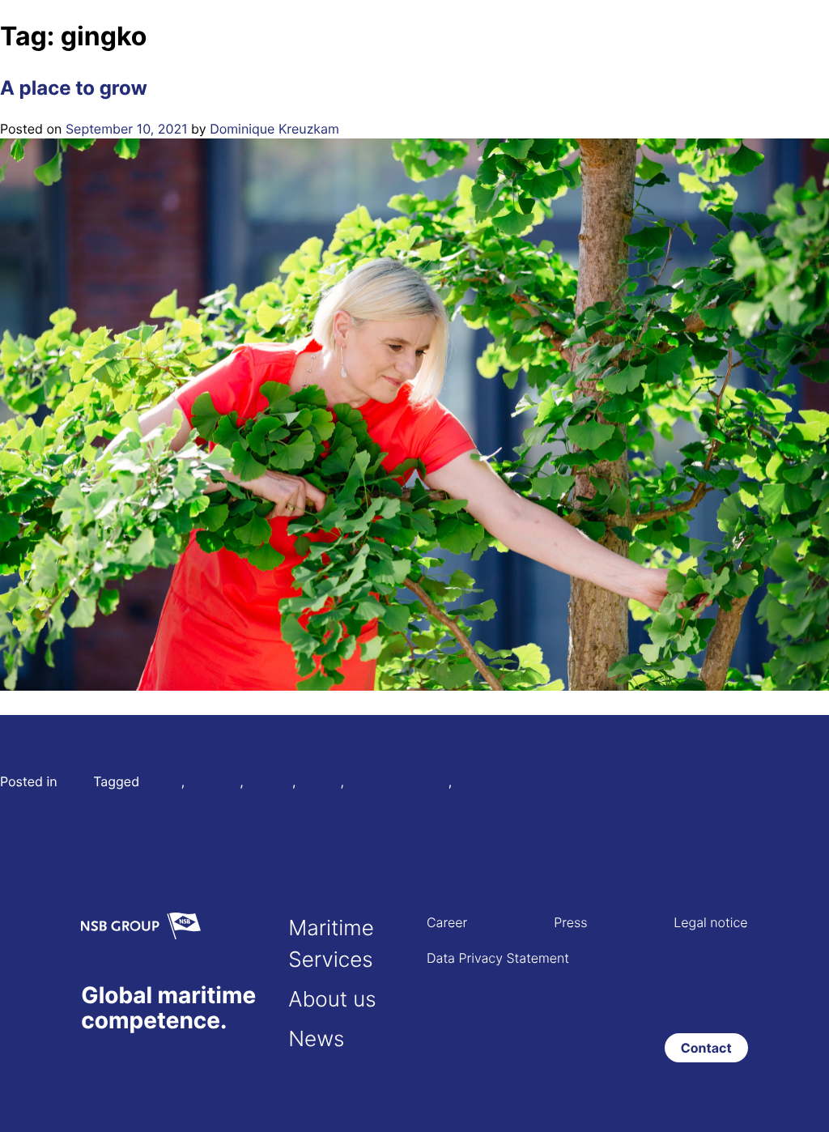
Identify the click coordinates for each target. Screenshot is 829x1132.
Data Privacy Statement (498, 958)
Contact (706, 1048)
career (162, 781)
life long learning (397, 781)
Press (570, 922)
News (316, 1039)
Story (77, 781)
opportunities (497, 781)
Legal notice (710, 922)
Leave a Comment (592, 781)
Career (447, 922)
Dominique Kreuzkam (274, 129)
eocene (269, 781)
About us (332, 999)
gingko (320, 781)
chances (214, 781)
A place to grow (73, 88)
